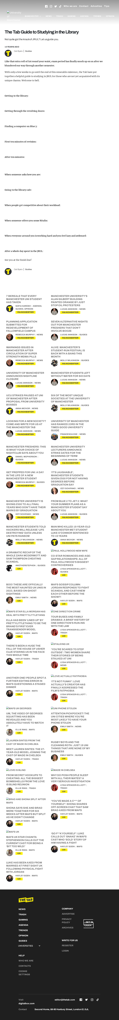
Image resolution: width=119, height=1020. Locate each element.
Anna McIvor (22, 408)
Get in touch (88, 924)
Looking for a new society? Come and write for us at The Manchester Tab (26, 424)
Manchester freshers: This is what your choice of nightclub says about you (26, 449)
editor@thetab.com (65, 1000)
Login (65, 951)
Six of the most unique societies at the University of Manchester (70, 398)
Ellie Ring (21, 730)
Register (67, 945)
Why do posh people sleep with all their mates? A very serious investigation (70, 778)
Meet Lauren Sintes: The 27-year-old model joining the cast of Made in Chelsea (26, 752)
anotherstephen (25, 565)
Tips (106, 6)
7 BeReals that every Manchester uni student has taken (24, 299)
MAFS (79, 601)
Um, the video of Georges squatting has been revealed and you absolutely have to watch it (25, 719)
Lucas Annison (68, 309)
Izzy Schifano (68, 488)
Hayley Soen (67, 601)
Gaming (72, 16)
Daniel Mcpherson (26, 457)
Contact (83, 6)
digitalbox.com (26, 1003)
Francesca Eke (68, 434)
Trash (59, 16)
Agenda (84, 16)
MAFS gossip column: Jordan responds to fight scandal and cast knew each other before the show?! (70, 590)
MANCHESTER (25, 312)
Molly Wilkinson (69, 360)
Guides (28, 51)
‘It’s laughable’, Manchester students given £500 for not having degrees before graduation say (69, 478)
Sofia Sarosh (23, 306)
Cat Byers (18, 51)
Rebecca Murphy (25, 335)
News (49, 16)
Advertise (96, 6)
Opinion (110, 16)
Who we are (70, 6)
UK (19, 569)
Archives (67, 928)
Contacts (25, 966)
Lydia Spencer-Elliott (73, 569)
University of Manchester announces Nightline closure (25, 376)
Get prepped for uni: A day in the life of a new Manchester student (25, 475)
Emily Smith (21, 597)
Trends (97, 16)
